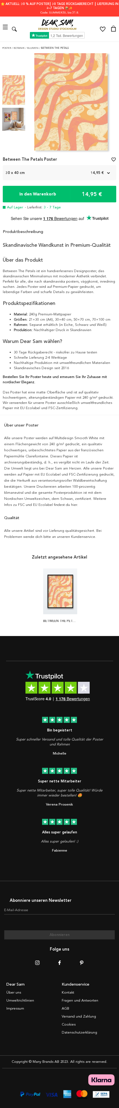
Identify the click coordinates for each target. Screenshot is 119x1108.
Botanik (19, 48)
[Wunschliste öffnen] (102, 29)
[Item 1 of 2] (71, 103)
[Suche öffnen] (14, 29)
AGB (65, 1008)
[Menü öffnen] (6, 29)
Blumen (33, 48)
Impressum (15, 1008)
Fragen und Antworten (80, 1000)
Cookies (69, 1024)
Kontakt (68, 992)
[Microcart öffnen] (113, 29)
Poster (7, 48)
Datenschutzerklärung (79, 1032)
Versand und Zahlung (79, 1016)
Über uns (13, 992)
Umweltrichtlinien (20, 1000)
